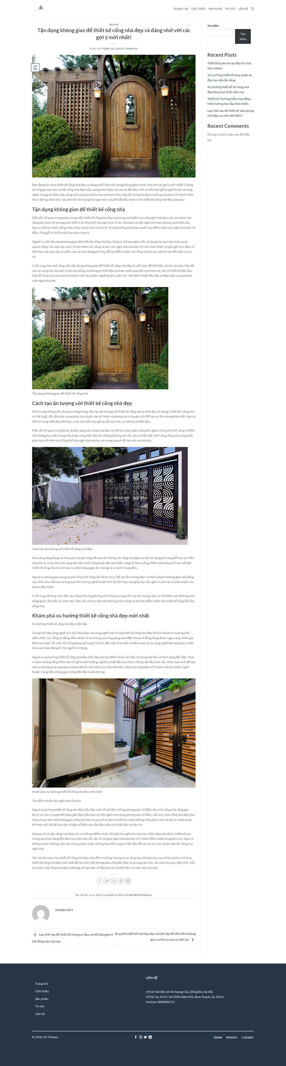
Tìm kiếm (213, 25)
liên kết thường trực (140, 894)
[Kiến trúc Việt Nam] (51, 9)
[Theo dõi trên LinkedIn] (150, 1037)
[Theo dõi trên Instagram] (140, 1037)
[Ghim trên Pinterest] (121, 881)
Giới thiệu (198, 8)
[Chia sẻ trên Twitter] (107, 881)
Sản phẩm (215, 8)
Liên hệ (243, 8)
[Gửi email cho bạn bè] (114, 881)
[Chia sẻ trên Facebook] (100, 881)
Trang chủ (181, 8)
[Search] (252, 8)
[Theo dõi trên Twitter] (145, 1037)
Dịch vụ (113, 24)
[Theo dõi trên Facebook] (135, 1037)
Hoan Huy (132, 48)
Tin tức (230, 8)
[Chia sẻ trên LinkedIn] (128, 881)
